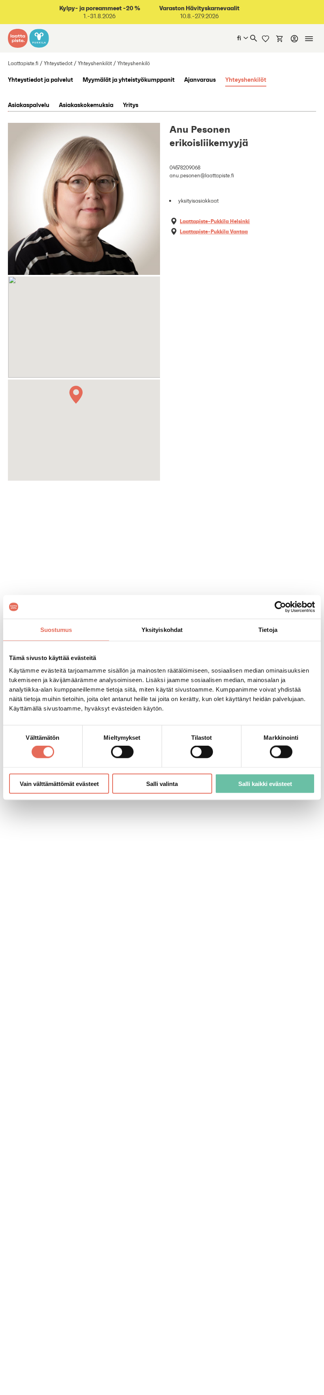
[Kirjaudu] (294, 38)
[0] (280, 38)
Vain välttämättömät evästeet (59, 783)
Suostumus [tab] (56, 629)
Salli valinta (162, 783)
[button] (77, 397)
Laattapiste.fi (23, 63)
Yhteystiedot (58, 63)
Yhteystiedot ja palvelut (40, 79)
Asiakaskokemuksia (86, 105)
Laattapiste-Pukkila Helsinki (215, 221)
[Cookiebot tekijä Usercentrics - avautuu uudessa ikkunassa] (280, 607)
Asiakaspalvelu (28, 105)
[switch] (122, 752)
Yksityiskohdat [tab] (162, 629)
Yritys (130, 105)
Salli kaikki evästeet (265, 783)
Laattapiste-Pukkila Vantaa (214, 231)
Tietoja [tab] (267, 629)
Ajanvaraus (200, 79)
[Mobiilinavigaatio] (309, 38)
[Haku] (253, 38)
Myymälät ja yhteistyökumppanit (129, 79)
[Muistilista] (265, 38)
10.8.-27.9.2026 (199, 12)
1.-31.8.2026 (99, 12)
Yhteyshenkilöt (95, 63)
